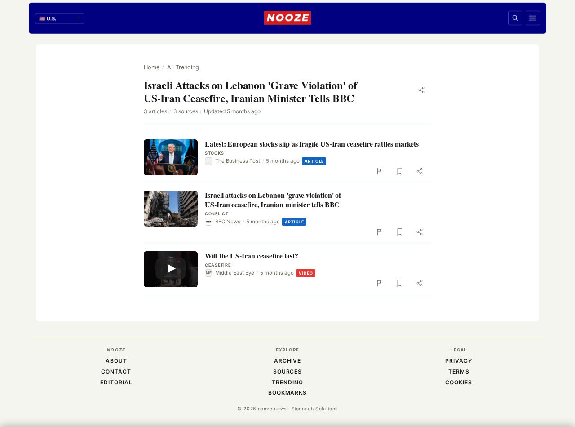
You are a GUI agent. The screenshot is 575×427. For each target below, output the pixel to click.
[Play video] (171, 269)
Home (151, 67)
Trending (287, 382)
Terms (458, 371)
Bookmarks (287, 392)
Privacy (458, 360)
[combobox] (59, 18)
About (116, 360)
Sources (287, 371)
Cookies (458, 382)
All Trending (183, 67)
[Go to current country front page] (287, 18)
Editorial (116, 382)
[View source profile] (194, 178)
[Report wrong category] (380, 171)
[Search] (515, 18)
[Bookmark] (400, 171)
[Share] (421, 90)
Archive (287, 360)
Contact (116, 371)
